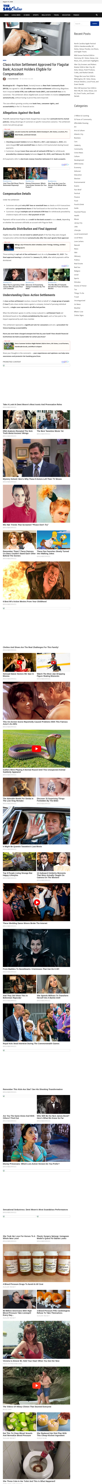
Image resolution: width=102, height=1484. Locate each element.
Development (79, 160)
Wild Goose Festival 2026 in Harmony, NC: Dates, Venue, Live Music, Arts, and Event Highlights (86, 58)
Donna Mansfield (13, 79)
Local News (16, 15)
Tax (75, 289)
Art (75, 127)
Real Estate (46, 15)
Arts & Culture (79, 130)
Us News (27, 15)
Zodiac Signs (79, 315)
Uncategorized (79, 300)
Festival (77, 193)
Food (76, 201)
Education (66, 15)
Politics (77, 260)
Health (76, 215)
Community (78, 149)
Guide (76, 208)
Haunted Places (80, 212)
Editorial (77, 171)
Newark (77, 245)
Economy (77, 167)
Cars (75, 141)
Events (76, 186)
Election (77, 178)
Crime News (78, 152)
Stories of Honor (80, 286)
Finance (76, 15)
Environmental (79, 182)
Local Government (81, 234)
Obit (75, 252)
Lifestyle (77, 230)
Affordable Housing (81, 123)
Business (77, 138)
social (76, 274)
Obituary (77, 256)
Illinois (76, 219)
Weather (77, 308)
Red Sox (77, 267)
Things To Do (79, 293)
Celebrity (77, 145)
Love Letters (79, 241)
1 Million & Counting (81, 116)
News (6, 15)
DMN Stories (78, 164)
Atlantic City (78, 134)
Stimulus (77, 282)
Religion (77, 271)
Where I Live (78, 311)
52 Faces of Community (83, 119)
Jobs (76, 226)
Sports (36, 15)
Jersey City (78, 223)
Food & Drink (79, 204)
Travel (56, 15)
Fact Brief (77, 189)
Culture (76, 156)
